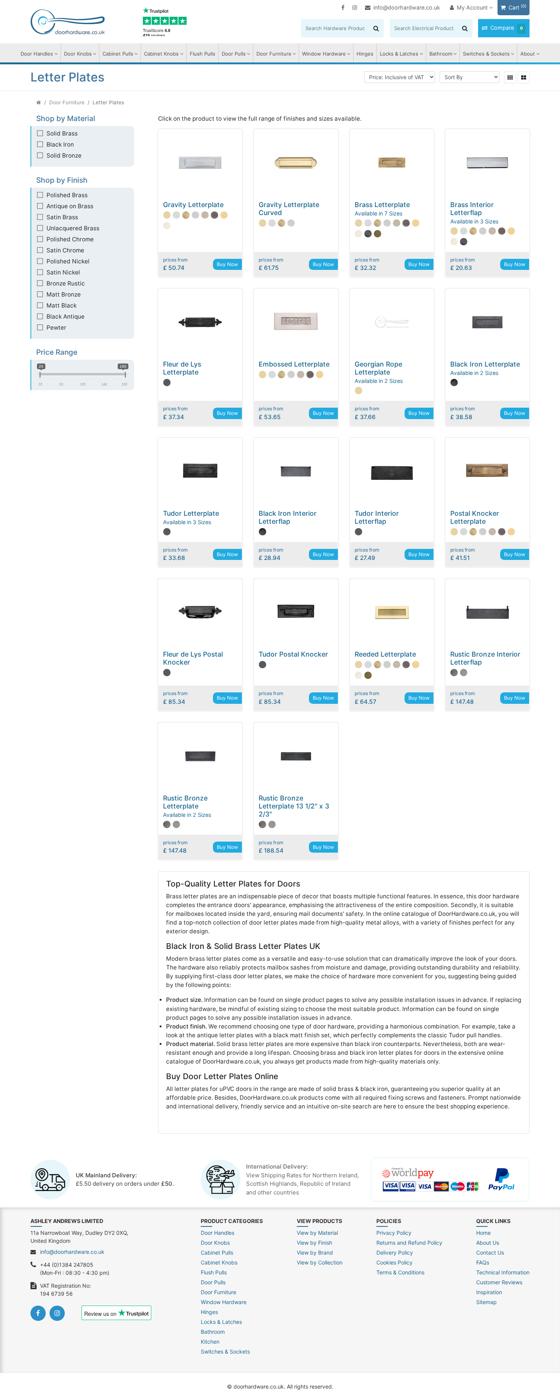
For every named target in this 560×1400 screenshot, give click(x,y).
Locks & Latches (399, 54)
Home (483, 1232)
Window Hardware (324, 54)
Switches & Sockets (486, 54)
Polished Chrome (70, 239)
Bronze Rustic (65, 283)
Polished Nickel (68, 261)
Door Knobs (78, 54)
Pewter (56, 327)
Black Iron (60, 144)
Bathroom (440, 54)
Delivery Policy (394, 1252)
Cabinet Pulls (117, 54)
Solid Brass (62, 133)
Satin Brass (62, 217)
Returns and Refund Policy (409, 1242)
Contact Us (490, 1252)
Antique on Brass (69, 206)
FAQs (482, 1262)
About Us (487, 1242)
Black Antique (65, 316)
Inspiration (489, 1292)
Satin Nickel (63, 272)
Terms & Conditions (400, 1272)
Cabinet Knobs (161, 54)
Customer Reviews (499, 1282)
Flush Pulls (202, 54)
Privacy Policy (393, 1232)
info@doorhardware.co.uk (406, 7)
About (527, 54)
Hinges (365, 54)
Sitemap (486, 1302)
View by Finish (314, 1242)
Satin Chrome (65, 250)
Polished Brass (67, 195)
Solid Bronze (64, 155)
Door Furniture (273, 54)
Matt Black (61, 305)
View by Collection (319, 1262)
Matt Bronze (63, 294)
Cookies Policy (394, 1262)
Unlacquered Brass (72, 228)
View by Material (317, 1232)
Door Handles (37, 54)
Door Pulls (234, 54)
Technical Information (503, 1272)
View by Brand (315, 1252)
